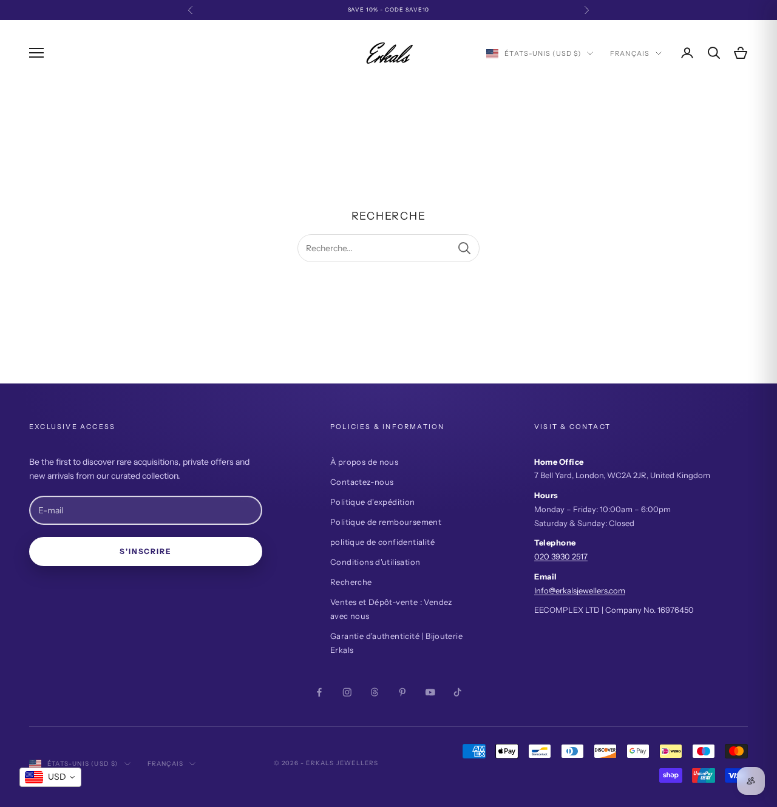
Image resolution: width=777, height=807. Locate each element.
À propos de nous (364, 462)
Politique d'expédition (372, 502)
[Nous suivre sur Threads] (374, 692)
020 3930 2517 (561, 556)
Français (630, 53)
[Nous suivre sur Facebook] (319, 692)
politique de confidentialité (382, 542)
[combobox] (50, 777)
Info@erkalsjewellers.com (579, 590)
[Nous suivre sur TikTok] (457, 692)
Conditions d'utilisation (375, 562)
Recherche (351, 582)
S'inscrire (146, 551)
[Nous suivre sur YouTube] (430, 692)
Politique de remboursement (385, 522)
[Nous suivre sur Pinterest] (402, 692)
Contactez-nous (361, 482)
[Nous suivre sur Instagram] (347, 692)
